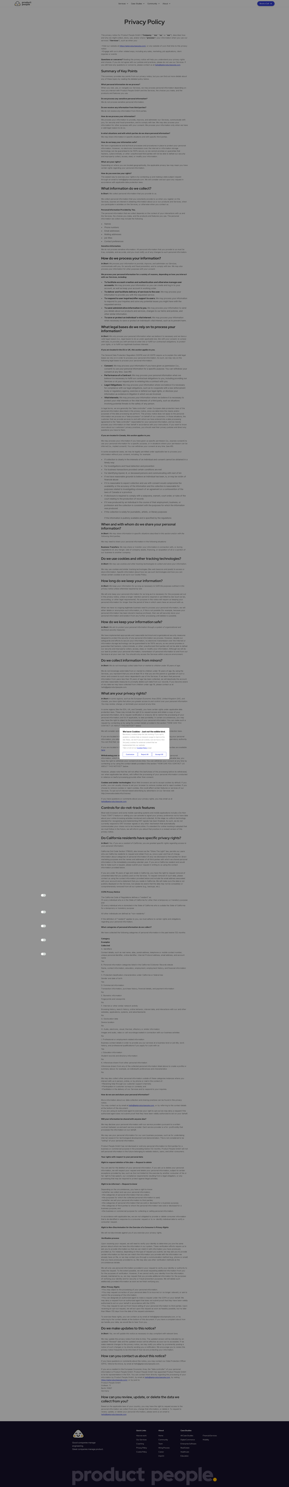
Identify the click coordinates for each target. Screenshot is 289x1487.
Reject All (144, 754)
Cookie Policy (142, 748)
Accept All (159, 754)
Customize (130, 754)
